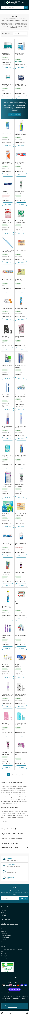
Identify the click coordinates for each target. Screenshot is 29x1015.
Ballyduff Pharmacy (16, 982)
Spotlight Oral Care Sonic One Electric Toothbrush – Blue (20, 724)
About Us (3, 931)
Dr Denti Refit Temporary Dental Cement (20, 280)
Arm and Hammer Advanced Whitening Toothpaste (7, 280)
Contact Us (4, 933)
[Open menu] (3, 2)
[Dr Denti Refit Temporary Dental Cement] (21, 272)
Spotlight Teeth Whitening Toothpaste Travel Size (20, 192)
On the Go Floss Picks (6, 514)
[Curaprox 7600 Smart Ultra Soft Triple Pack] (21, 126)
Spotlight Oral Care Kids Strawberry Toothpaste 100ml (7, 753)
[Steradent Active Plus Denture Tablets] (8, 596)
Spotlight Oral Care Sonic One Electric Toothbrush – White (20, 694)
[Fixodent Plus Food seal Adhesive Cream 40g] (8, 536)
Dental (6, 12)
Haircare (9, 998)
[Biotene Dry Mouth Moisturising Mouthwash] (21, 536)
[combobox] (14, 7)
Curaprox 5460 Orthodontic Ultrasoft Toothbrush (7, 395)
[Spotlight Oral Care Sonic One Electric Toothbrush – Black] (8, 329)
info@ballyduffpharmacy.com (13, 866)
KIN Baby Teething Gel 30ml (21, 753)
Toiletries (9, 1000)
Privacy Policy (5, 952)
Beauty (7, 996)
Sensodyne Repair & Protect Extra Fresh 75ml (20, 395)
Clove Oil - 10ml (19, 572)
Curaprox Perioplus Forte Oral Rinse (7, 485)
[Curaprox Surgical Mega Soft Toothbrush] (8, 419)
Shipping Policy (5, 956)
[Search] (26, 7)
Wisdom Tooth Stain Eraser (20, 426)
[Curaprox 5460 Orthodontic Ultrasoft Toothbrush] (8, 388)
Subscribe (23, 898)
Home (2, 12)
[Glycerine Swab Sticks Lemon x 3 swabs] (8, 657)
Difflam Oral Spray (7, 365)
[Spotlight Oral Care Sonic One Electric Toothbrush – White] (21, 687)
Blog (2, 942)
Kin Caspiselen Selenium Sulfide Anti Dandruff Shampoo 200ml (7, 163)
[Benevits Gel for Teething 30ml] (8, 46)
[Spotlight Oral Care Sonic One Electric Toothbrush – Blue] (21, 716)
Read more (4, 821)
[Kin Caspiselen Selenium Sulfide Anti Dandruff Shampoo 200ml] (8, 155)
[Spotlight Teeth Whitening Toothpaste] (21, 477)
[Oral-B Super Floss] (8, 126)
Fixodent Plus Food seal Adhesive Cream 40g (7, 544)
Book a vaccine (5, 937)
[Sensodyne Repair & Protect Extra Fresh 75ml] (21, 388)
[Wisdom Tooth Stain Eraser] (21, 419)
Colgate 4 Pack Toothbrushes (6, 573)
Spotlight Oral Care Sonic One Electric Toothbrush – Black (7, 337)
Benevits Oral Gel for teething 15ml (7, 85)
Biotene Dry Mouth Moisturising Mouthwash (20, 544)
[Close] (26, 1005)
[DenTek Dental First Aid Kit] (21, 628)
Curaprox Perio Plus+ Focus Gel (21, 366)
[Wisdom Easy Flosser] (21, 301)
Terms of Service (5, 958)
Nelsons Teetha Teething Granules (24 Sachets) (20, 221)
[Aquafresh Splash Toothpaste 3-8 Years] (21, 155)
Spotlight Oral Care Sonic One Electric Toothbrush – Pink (7, 724)
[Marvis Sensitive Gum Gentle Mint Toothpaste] (21, 329)
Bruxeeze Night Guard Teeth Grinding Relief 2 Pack (21, 85)
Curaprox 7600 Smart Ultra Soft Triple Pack (21, 133)
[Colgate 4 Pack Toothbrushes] (8, 565)
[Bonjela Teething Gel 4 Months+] (21, 657)
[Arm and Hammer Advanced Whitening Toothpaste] (8, 272)
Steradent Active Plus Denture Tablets (7, 607)
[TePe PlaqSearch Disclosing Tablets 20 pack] (8, 448)
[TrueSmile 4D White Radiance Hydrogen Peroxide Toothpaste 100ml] (8, 687)
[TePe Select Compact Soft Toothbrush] (8, 243)
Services (3, 940)
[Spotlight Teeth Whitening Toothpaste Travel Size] (21, 184)
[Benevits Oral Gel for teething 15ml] (8, 77)
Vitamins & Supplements (22, 996)
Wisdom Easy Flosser (21, 308)
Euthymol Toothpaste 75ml (21, 602)
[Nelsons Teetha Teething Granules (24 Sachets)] (21, 213)
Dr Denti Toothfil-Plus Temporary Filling (21, 514)
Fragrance (3, 1000)
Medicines (3, 998)
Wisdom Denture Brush (6, 636)
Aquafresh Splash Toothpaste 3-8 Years (20, 163)
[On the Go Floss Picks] (8, 507)
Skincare (13, 996)
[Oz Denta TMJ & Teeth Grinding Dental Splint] (21, 46)
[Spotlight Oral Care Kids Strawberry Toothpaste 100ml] (8, 745)
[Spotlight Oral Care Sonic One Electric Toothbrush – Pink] (8, 716)
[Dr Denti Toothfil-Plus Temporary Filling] (21, 507)
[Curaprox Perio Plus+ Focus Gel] (21, 358)
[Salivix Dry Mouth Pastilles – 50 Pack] (8, 213)
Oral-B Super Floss (7, 133)
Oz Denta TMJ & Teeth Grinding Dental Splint (19, 54)
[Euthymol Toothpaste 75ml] (21, 594)
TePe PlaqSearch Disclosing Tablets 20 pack (7, 456)
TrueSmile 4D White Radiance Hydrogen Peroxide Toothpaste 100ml (7, 694)
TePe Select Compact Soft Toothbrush (8, 250)
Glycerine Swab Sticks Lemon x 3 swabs (6, 665)
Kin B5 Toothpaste (7, 308)
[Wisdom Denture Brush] (8, 628)
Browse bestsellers (14, 115)
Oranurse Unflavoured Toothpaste (5, 192)
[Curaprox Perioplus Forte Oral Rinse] (8, 477)
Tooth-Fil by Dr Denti (21, 250)
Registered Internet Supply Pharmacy (11, 949)
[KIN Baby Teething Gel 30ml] (21, 745)
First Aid (23, 998)
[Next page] (20, 774)
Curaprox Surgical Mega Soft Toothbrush (7, 426)
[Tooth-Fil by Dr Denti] (21, 243)
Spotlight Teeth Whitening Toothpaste (19, 485)
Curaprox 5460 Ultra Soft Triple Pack (20, 456)
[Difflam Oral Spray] (8, 358)
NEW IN (3, 996)
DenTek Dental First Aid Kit (20, 636)
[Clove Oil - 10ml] (21, 565)
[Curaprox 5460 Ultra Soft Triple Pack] (21, 448)
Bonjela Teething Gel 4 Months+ (20, 665)
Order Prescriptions (6, 935)
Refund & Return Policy (7, 954)
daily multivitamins (12, 1007)
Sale (14, 1000)
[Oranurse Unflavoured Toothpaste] (8, 184)
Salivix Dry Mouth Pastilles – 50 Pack (7, 221)
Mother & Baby (16, 998)
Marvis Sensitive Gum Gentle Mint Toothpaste (20, 337)
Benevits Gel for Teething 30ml (6, 54)
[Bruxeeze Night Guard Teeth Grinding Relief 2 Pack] (21, 77)
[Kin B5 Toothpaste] (8, 301)
